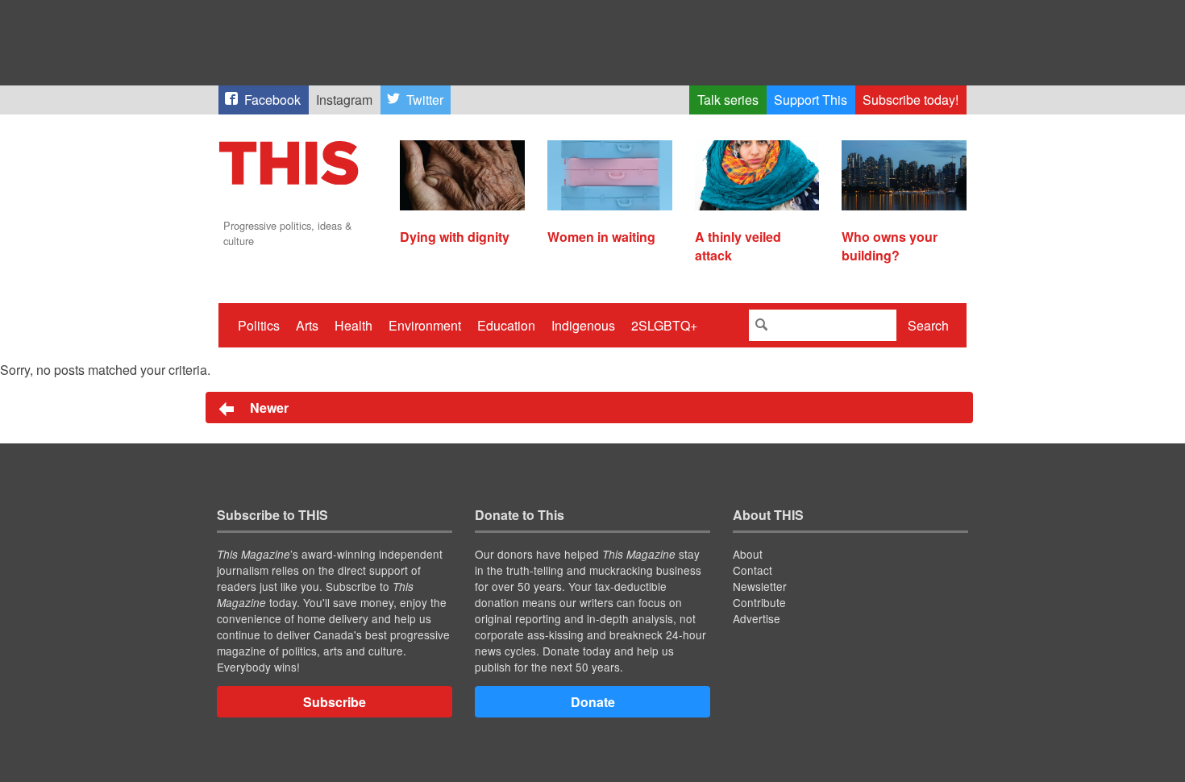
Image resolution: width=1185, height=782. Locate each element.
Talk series (728, 99)
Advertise (756, 618)
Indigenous (583, 325)
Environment (425, 325)
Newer (268, 407)
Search (928, 325)
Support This (810, 99)
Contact (752, 570)
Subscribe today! (910, 99)
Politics (259, 325)
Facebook (272, 99)
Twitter (424, 99)
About (748, 554)
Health (353, 325)
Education (506, 325)
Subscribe (334, 702)
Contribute (759, 602)
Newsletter (760, 586)
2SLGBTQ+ (664, 325)
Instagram (344, 99)
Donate (593, 702)
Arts (307, 325)
